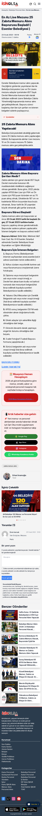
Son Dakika (6, 744)
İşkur (4, 782)
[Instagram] (13, 798)
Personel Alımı (7, 789)
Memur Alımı (7, 787)
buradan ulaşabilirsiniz (19, 597)
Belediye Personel (28, 772)
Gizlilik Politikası (8, 757)
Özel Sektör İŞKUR (28, 787)
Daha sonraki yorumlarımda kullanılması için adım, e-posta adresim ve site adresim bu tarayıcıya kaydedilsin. (20, 570)
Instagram (22, 448)
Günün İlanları (7, 749)
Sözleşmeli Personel (10, 775)
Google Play (22, 436)
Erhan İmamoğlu (19, 475)
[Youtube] (19, 799)
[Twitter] (8, 798)
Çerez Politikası (8, 759)
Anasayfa (5, 10)
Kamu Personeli (8, 772)
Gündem (5, 780)
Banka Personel (8, 777)
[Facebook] (3, 798)
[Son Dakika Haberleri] (30, 4)
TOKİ (23, 789)
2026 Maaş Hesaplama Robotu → (21, 399)
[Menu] (39, 4)
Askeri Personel (27, 775)
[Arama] (34, 4)
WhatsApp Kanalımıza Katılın (23, 454)
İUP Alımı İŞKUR (27, 782)
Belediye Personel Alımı (17, 10)
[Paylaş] (29, 37)
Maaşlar (24, 784)
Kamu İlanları (7, 747)
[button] (38, 501)
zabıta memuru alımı (10, 466)
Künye (4, 754)
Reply (12, 539)
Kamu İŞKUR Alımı (8, 784)
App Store (22, 442)
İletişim (4, 752)
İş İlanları (24, 780)
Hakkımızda (6, 761)
